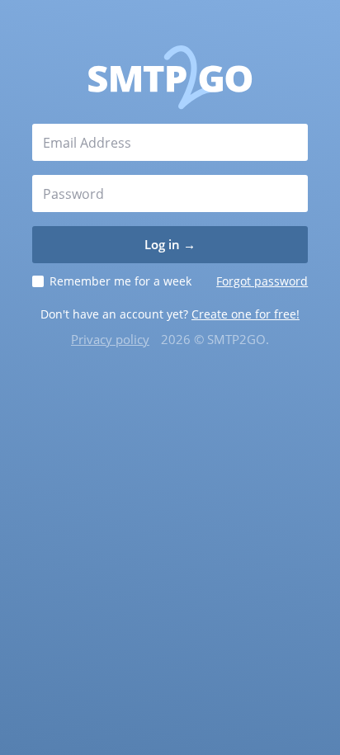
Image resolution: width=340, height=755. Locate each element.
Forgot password (262, 281)
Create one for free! (245, 314)
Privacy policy (110, 339)
